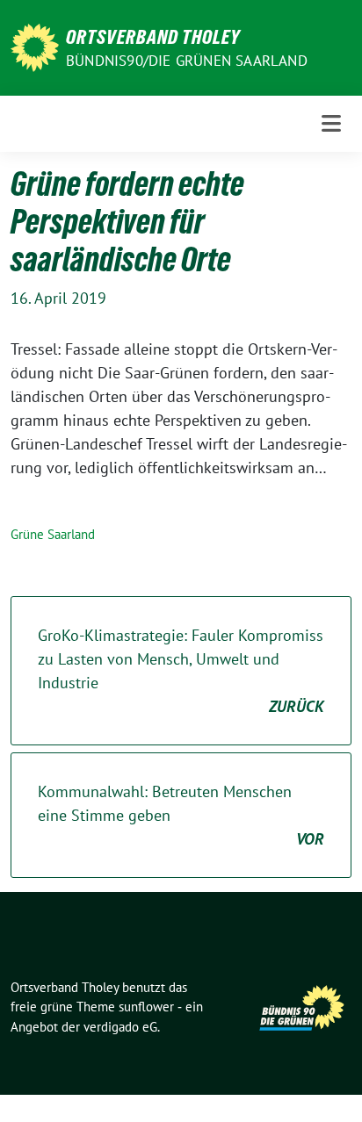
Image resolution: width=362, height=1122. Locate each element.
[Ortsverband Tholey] (35, 46)
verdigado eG (120, 1026)
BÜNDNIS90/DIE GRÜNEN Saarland (187, 60)
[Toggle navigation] (331, 123)
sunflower (146, 1006)
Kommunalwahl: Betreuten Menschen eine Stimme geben (181, 815)
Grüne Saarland (53, 534)
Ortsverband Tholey (153, 36)
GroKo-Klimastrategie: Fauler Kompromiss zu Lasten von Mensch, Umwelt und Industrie (181, 670)
